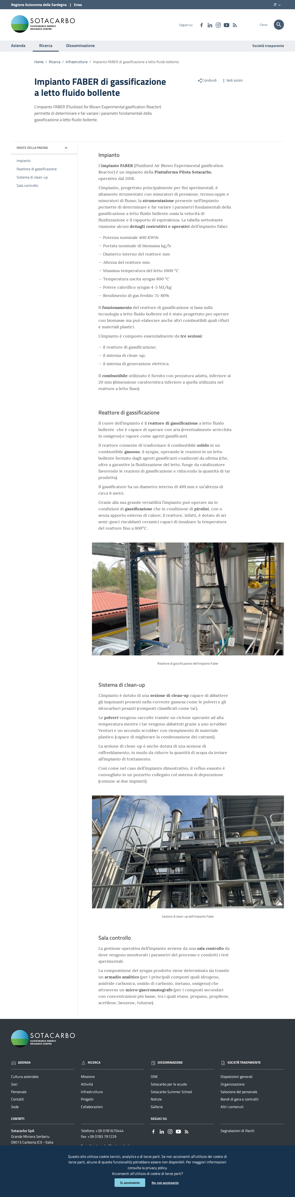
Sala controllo (27, 185)
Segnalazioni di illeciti (237, 1130)
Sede (15, 1106)
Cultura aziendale (24, 1076)
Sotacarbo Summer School (171, 1091)
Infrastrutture (77, 62)
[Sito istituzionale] (43, 24)
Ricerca (45, 45)
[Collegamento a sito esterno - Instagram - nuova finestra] (218, 24)
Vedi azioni (234, 80)
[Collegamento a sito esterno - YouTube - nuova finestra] (226, 24)
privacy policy (156, 1168)
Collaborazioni (92, 1106)
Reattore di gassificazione (37, 169)
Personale (19, 1091)
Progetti (87, 1099)
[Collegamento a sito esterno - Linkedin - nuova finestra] (209, 24)
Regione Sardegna (39, 4)
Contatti (17, 1099)
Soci (14, 1084)
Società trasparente (268, 45)
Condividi (209, 80)
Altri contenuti (232, 1106)
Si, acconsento (130, 1182)
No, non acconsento (165, 1182)
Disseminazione (80, 45)
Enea (78, 4)
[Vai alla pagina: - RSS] (234, 24)
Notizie (156, 1099)
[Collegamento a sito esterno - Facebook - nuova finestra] (201, 24)
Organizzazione (233, 1084)
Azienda (18, 45)
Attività (87, 1084)
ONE (154, 1076)
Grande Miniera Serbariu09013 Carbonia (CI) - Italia (32, 1139)
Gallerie (157, 1106)
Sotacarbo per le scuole (169, 1084)
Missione (88, 1076)
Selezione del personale (239, 1091)
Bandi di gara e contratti (240, 1099)
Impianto (23, 160)
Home (39, 62)
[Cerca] (279, 25)
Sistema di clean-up (32, 177)
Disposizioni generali (237, 1076)
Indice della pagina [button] (32, 147)
